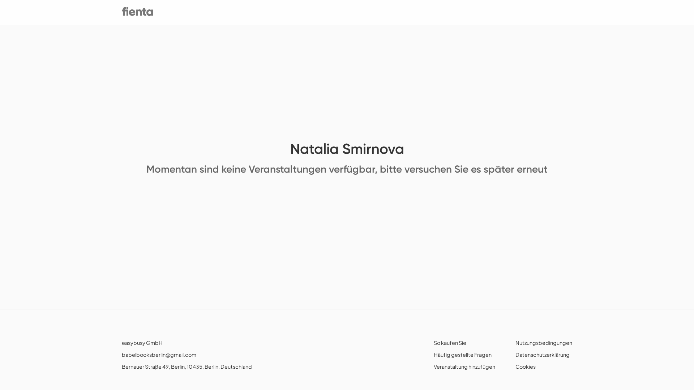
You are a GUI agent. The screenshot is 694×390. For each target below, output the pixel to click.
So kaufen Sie (450, 342)
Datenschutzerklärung (542, 354)
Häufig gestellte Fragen (463, 354)
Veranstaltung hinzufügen (464, 366)
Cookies (525, 366)
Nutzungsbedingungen (543, 342)
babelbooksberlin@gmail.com (159, 354)
